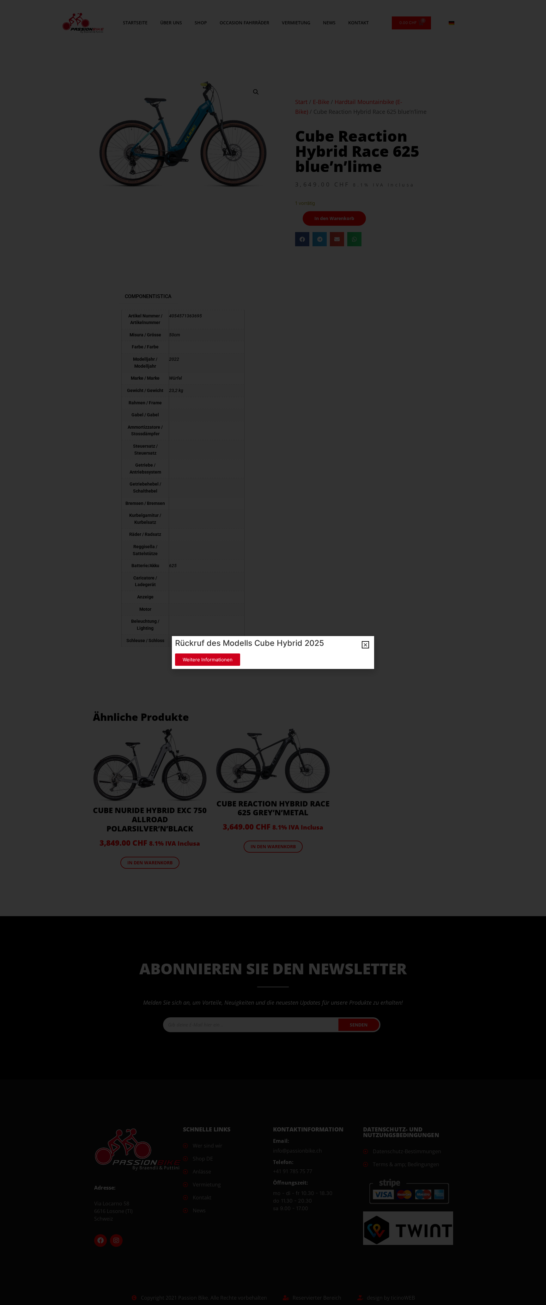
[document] (273, 652)
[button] (365, 644)
